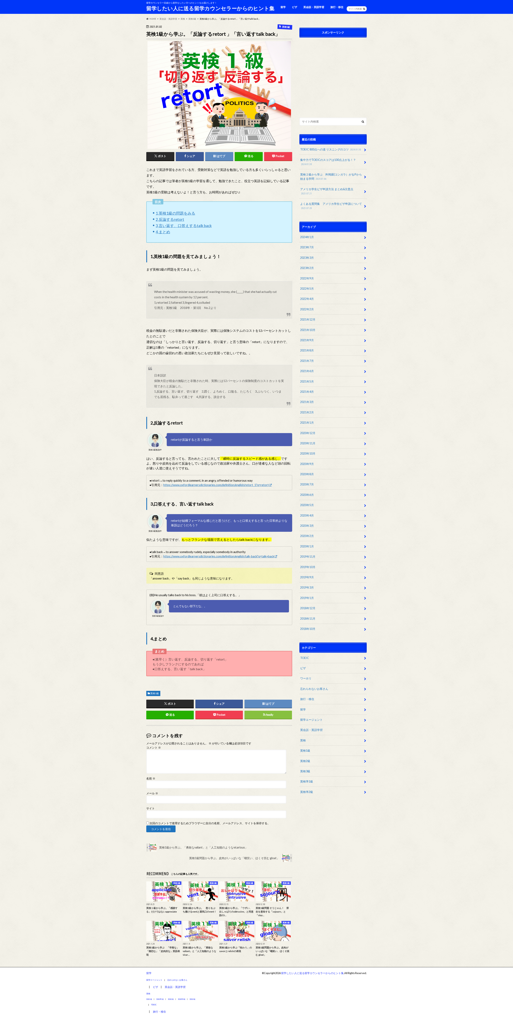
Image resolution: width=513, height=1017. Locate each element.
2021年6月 (307, 371)
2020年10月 (307, 453)
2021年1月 (307, 422)
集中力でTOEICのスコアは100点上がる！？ (328, 162)
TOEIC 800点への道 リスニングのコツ (330, 149)
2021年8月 (307, 350)
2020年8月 (307, 474)
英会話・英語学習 (313, 7)
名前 (150, 778)
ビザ (294, 7)
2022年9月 (307, 278)
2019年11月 (307, 556)
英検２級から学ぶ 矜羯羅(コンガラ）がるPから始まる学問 (331, 177)
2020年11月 (307, 443)
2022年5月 (307, 288)
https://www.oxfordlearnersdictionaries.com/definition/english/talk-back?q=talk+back (218, 556)
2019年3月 (307, 587)
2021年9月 (307, 340)
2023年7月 (307, 247)
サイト (150, 808)
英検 (303, 740)
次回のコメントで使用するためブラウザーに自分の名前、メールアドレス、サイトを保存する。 (209, 823)
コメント (153, 747)
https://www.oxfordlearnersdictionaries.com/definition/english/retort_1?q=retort (216, 485)
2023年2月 (307, 268)
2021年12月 (307, 319)
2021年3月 (307, 402)
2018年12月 (307, 608)
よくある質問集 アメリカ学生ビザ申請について (331, 206)
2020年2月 (307, 536)
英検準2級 (306, 792)
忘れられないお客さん (314, 688)
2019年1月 (307, 598)
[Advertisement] (333, 77)
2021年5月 (307, 381)
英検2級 (305, 761)
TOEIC (304, 658)
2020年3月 (307, 525)
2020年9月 (307, 464)
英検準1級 (306, 781)
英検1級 (154, 693)
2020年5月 (307, 505)
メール (152, 793)
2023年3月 (307, 257)
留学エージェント (311, 719)
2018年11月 (307, 618)
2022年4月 (307, 298)
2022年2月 (307, 309)
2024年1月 (307, 237)
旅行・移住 (336, 7)
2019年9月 (307, 577)
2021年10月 (307, 330)
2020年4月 (307, 515)
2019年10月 (307, 567)
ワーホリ (305, 678)
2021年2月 (307, 412)
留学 (283, 7)
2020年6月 (307, 494)
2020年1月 (307, 546)
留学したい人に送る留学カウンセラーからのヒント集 (210, 8)
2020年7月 (307, 484)
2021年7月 (307, 360)
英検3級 (305, 771)
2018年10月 (307, 628)
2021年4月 (307, 391)
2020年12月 (307, 433)
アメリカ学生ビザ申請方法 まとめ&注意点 (326, 191)
